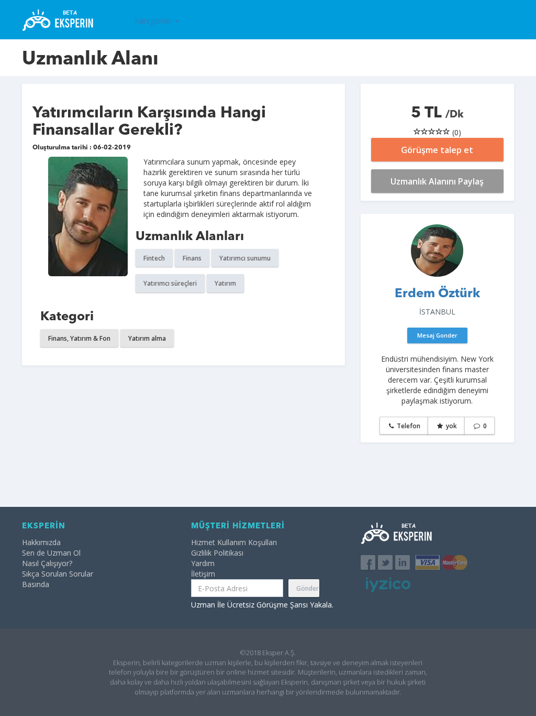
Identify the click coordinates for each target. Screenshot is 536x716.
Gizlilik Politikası (217, 553)
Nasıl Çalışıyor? (47, 563)
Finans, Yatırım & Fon (79, 338)
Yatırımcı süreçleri (170, 283)
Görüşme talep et (437, 150)
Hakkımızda (41, 542)
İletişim (203, 574)
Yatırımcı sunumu (245, 258)
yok (450, 425)
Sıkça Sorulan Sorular (57, 574)
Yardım (203, 563)
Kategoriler (154, 21)
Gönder (307, 588)
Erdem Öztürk (437, 294)
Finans (192, 258)
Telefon (407, 425)
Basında (35, 584)
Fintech (154, 258)
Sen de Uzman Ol (51, 553)
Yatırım (225, 283)
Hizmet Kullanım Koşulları (234, 542)
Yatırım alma (147, 338)
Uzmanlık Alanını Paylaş (437, 181)
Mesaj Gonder (437, 335)
